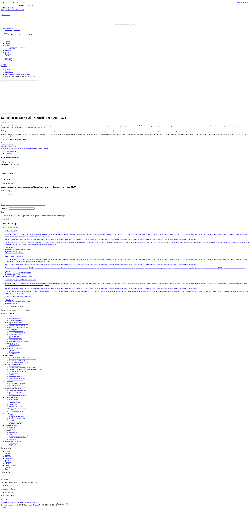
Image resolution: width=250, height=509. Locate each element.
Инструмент (9, 72)
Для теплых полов (15, 385)
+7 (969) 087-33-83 (242, 2)
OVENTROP (13, 432)
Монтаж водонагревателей (17, 47)
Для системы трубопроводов (18, 362)
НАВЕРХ (4, 507)
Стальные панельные (16, 406)
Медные (11, 420)
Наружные (12, 445)
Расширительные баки (16, 320)
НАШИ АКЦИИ (4, 65)
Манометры (13, 350)
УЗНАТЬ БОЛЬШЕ (24, 249)
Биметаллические (14, 401)
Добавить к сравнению (8, 146)
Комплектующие (14, 403)
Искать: (3, 310)
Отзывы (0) (8, 153)
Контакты (8, 52)
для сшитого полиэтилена (17, 438)
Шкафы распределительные (14, 441)
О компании (9, 458)
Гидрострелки (13, 373)
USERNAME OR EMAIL (27, 6)
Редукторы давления (15, 339)
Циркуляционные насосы (17, 395)
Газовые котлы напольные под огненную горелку (25, 369)
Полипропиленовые (15, 424)
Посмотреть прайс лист (8, 502)
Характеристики (10, 152)
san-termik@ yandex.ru (12, 30)
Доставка (8, 54)
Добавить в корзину (7, 144)
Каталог (7, 42)
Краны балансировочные (17, 332)
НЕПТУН (12, 346)
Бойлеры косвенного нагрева (18, 324)
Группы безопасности (16, 331)
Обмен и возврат (10, 465)
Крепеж (11, 410)
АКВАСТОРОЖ (14, 345)
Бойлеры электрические (17, 325)
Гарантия (8, 467)
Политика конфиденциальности (28, 502)
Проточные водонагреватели (18, 327)
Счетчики (12, 427)
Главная (7, 69)
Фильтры (12, 429)
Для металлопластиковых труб (19, 357)
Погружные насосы (15, 394)
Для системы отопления (17, 360)
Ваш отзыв (4, 205)
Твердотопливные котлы (17, 378)
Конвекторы (13, 404)
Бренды (7, 43)
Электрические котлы (16, 380)
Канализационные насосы (17, 390)
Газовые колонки (14, 366)
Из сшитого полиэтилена (17, 418)
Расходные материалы (16, 411)
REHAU (11, 415)
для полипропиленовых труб (18, 436)
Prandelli (45, 148)
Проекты (8, 50)
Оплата (7, 56)
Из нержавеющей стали (16, 417)
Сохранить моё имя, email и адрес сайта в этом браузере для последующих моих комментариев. (35, 216)
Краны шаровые (14, 336)
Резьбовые (12, 439)
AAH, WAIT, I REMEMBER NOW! (12, 10)
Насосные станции (15, 392)
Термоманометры (14, 352)
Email (3, 212)
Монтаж (7, 45)
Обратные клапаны (15, 338)
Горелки (11, 374)
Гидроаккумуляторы (15, 318)
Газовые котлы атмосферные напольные (22, 367)
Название (4, 208)
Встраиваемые (13, 443)
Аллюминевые (13, 399)
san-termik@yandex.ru (8, 489)
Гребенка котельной (15, 376)
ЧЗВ (6, 469)
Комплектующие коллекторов (19, 387)
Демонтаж (12, 49)
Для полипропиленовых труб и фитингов (22, 359)
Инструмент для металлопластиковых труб (19, 74)
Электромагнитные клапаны (18, 341)
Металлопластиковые (16, 422)
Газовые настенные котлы (17, 371)
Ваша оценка (5, 191)
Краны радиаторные (15, 334)
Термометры (13, 353)
